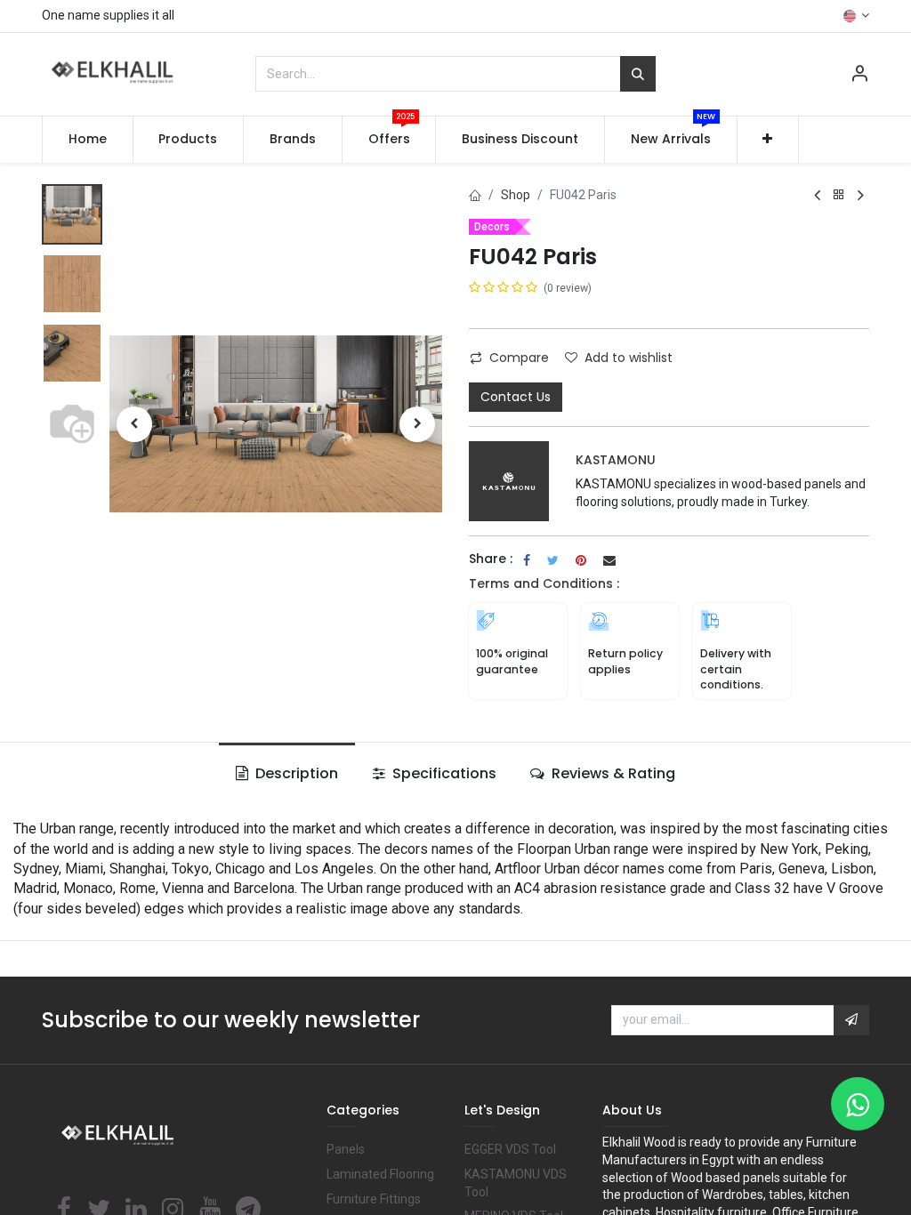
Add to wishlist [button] (628, 357)
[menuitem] (88, 140)
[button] (768, 140)
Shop (515, 195)
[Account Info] (859, 75)
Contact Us (515, 397)
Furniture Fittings (374, 1199)
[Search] (638, 74)
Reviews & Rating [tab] (611, 773)
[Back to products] (839, 195)
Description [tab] (295, 773)
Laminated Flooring (380, 1174)
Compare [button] (519, 357)
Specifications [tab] (442, 773)
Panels (346, 1149)
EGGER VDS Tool (510, 1149)
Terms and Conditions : (544, 583)
